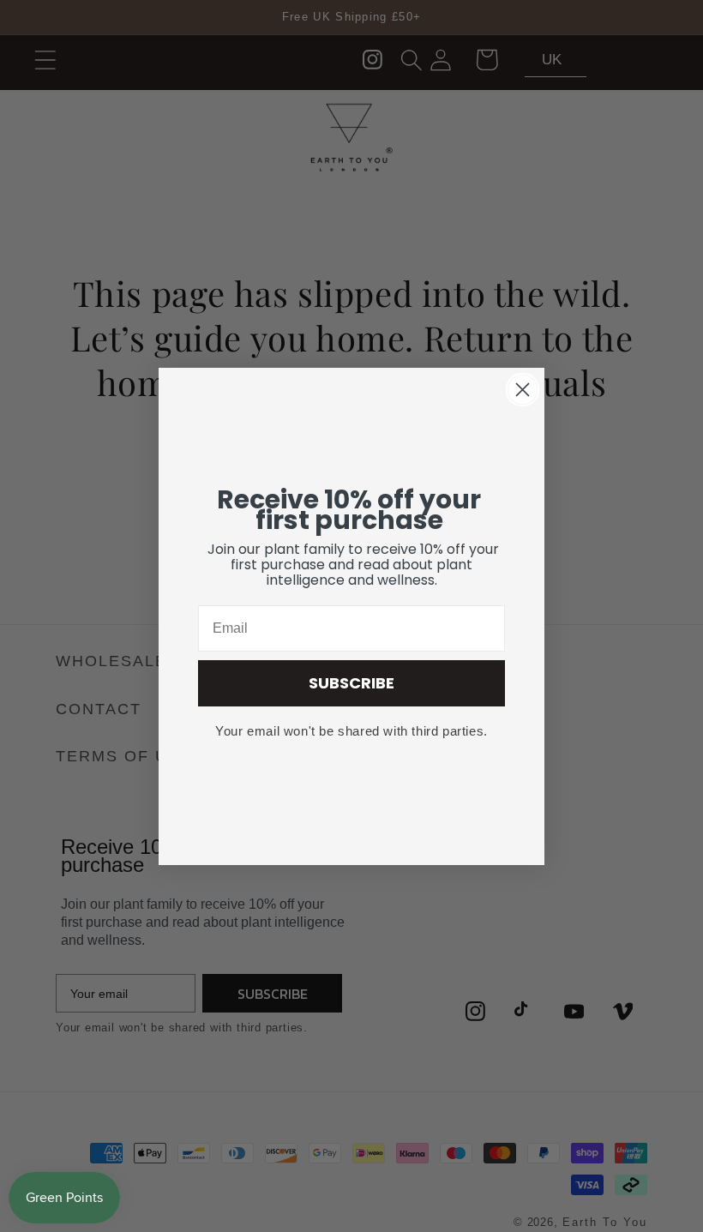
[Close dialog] (523, 390)
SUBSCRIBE (351, 683)
